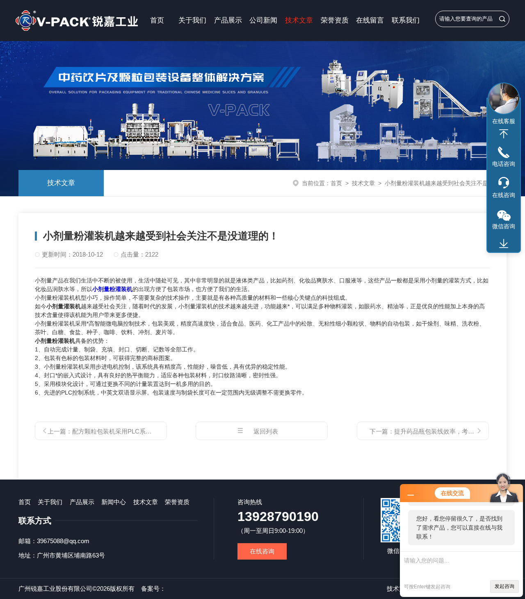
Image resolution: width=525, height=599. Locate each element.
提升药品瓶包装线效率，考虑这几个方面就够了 (458, 431)
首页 (157, 20)
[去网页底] (503, 244)
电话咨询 (503, 164)
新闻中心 (113, 501)
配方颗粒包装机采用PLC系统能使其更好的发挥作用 (142, 431)
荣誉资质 (335, 20)
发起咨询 (504, 586)
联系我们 (406, 20)
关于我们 (192, 20)
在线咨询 (262, 551)
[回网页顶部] (503, 134)
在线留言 (370, 20)
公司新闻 (263, 20)
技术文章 (299, 20)
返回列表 (265, 431)
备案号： (153, 588)
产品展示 (228, 20)
